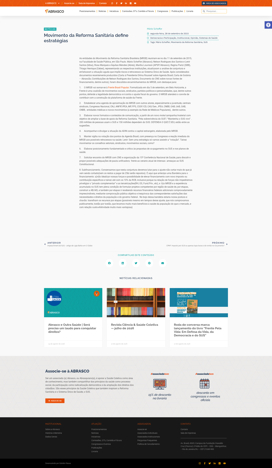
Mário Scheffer (163, 42)
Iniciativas (114, 11)
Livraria (189, 11)
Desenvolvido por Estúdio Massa (58, 463)
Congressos (162, 11)
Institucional (183, 38)
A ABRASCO (50, 3)
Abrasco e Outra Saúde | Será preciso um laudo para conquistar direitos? (72, 328)
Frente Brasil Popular (118, 87)
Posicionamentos (87, 11)
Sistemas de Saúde (208, 38)
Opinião (194, 38)
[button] (268, 25)
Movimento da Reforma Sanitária (186, 42)
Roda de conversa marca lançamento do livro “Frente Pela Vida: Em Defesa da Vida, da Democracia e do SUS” (197, 330)
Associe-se (69, 3)
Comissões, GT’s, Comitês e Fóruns (138, 11)
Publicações (177, 11)
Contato (103, 3)
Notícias (102, 11)
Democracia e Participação (163, 38)
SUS (206, 42)
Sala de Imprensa (87, 3)
